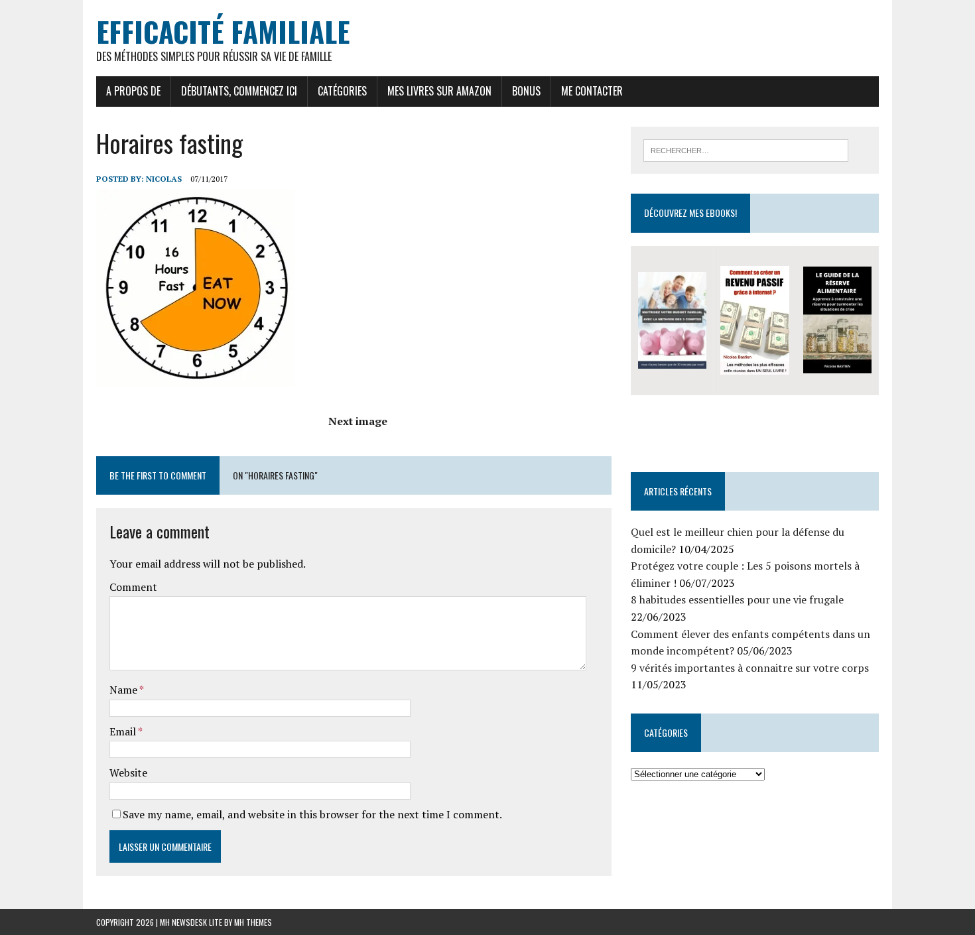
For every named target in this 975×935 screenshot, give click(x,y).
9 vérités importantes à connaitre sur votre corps (750, 667)
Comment (133, 587)
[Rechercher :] (745, 149)
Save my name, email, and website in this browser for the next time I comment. (312, 814)
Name (124, 689)
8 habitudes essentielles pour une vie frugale (737, 599)
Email (123, 731)
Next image (357, 421)
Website (128, 772)
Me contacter (592, 91)
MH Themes (253, 922)
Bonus (526, 91)
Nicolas (164, 179)
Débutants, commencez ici (239, 91)
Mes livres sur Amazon (439, 91)
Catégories (342, 91)
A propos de (133, 91)
